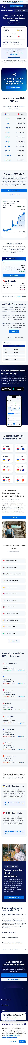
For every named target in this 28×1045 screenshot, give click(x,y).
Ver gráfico (21, 670)
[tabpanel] (14, 351)
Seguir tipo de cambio (14, 190)
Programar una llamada (14, 57)
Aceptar (22, 1041)
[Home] (3, 6)
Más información (21, 296)
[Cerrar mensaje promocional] (25, 1013)
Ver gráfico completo (14, 195)
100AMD (7, 141)
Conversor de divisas (7, 10)
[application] (14, 221)
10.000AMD (7, 160)
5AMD (7, 123)
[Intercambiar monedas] (14, 33)
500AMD (7, 146)
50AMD (7, 137)
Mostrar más (14, 641)
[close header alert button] (26, 2)
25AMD (7, 132)
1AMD (7, 118)
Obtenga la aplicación (16, 6)
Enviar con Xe (14, 275)
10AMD (7, 128)
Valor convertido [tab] (18, 337)
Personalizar (13, 1041)
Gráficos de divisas (20, 10)
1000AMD (8, 151)
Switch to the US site (11, 1017)
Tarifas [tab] (9, 337)
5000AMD (8, 155)
